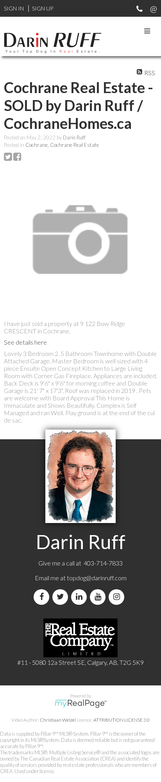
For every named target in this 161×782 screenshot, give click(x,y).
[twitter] (61, 597)
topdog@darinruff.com (97, 577)
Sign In (14, 8)
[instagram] (118, 597)
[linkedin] (80, 597)
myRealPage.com (80, 703)
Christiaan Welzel (58, 720)
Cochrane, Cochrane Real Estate (62, 145)
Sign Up (42, 8)
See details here (25, 342)
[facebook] (43, 597)
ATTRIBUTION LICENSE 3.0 (121, 720)
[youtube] (99, 597)
